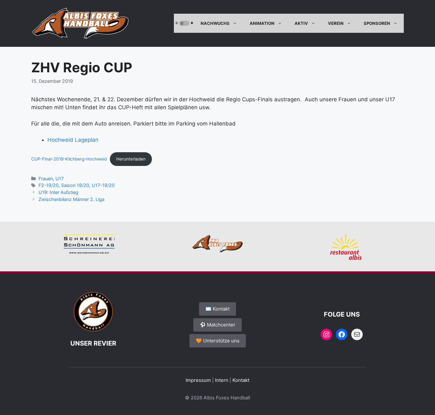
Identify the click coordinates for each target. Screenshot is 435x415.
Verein (336, 23)
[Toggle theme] (184, 23)
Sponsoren (377, 23)
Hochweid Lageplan (72, 140)
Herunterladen (131, 158)
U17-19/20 (103, 185)
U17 (59, 178)
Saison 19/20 (75, 185)
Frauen (46, 178)
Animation (262, 23)
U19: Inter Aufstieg (58, 192)
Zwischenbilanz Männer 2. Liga (71, 199)
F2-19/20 (49, 185)
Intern (221, 380)
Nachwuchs (215, 23)
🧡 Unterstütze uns (217, 341)
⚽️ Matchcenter (217, 325)
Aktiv (301, 23)
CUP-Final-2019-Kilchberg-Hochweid (69, 158)
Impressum (198, 380)
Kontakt (240, 380)
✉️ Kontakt (217, 309)
